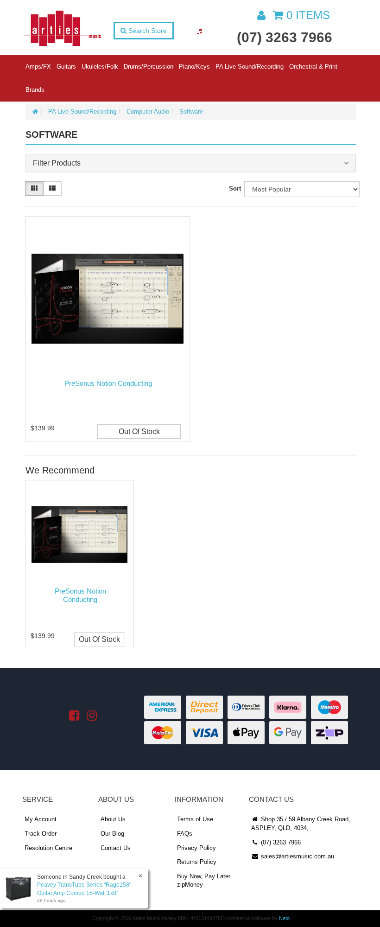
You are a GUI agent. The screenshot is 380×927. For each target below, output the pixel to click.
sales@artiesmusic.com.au (296, 856)
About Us (113, 819)
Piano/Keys (194, 66)
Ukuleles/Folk (100, 66)
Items (308, 15)
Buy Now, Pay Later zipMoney (203, 881)
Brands (34, 89)
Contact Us (116, 847)
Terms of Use (195, 819)
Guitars (66, 66)
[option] (79, 567)
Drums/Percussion (148, 66)
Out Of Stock (139, 431)
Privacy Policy (196, 847)
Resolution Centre (48, 847)
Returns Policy (196, 861)
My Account (41, 819)
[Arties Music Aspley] (62, 28)
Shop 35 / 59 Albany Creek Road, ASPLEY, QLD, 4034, (300, 823)
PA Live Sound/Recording (249, 66)
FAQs (184, 833)
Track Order (41, 833)
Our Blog (112, 833)
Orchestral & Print (313, 66)
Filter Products (57, 163)
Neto (284, 918)
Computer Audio (148, 111)
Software (191, 111)
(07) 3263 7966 (284, 37)
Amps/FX (38, 66)
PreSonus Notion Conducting (108, 383)
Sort (235, 188)
